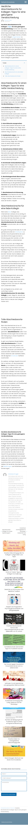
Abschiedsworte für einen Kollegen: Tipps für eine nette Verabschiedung (13, 68)
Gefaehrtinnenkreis (8, 2)
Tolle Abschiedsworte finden (13, 76)
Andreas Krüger (8, 20)
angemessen (16, 37)
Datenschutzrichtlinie (6, 822)
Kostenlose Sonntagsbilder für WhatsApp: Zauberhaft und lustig (21, 531)
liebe (9, 212)
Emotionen (14, 356)
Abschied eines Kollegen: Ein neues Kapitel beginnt (7, 531)
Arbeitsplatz (19, 232)
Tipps (10, 27)
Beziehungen (7, 466)
